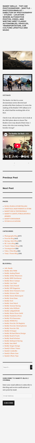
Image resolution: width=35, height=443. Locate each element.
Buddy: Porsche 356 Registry (14, 323)
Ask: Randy (8, 268)
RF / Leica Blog (9, 243)
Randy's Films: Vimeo (12, 348)
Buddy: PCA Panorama (12, 318)
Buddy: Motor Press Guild (13, 313)
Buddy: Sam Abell (10, 343)
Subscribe (8, 403)
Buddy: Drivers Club (11, 293)
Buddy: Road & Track (11, 336)
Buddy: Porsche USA (11, 328)
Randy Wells (10, 163)
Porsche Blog (9, 238)
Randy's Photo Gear (11, 353)
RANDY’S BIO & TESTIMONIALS (15, 211)
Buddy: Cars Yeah (10, 283)
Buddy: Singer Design (12, 346)
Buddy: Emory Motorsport (13, 296)
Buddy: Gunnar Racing (12, 306)
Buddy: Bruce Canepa (12, 281)
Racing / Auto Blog (11, 241)
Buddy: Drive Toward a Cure (14, 291)
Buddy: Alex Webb (10, 271)
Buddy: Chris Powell (11, 286)
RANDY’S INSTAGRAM (12, 219)
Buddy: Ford (8, 301)
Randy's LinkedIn (10, 351)
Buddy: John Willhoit (11, 308)
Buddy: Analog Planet (12, 273)
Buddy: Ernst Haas (11, 298)
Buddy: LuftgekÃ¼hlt (12, 311)
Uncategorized (9, 248)
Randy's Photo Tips (11, 356)
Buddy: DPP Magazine (12, 288)
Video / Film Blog (8, 165)
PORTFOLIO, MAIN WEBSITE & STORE (17, 209)
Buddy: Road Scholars (12, 338)
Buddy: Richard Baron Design (15, 333)
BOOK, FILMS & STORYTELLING (15, 206)
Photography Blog (11, 236)
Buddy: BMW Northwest (13, 278)
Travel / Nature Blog (11, 246)
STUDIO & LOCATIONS (12, 221)
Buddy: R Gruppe (10, 331)
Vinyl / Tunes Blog (20, 165)
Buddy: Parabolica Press (13, 316)
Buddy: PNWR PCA (10, 321)
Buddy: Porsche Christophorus (15, 326)
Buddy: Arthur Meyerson (13, 276)
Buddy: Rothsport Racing (13, 341)
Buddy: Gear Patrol (11, 303)
